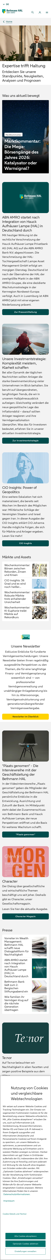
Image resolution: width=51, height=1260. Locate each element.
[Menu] (47, 12)
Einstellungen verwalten (25, 1251)
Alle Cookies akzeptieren (25, 1236)
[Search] (33, 12)
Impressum (9, 1200)
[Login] (40, 12)
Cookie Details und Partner (15, 1214)
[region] (25, 1168)
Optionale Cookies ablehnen (25, 1244)
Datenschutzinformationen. (16, 1194)
